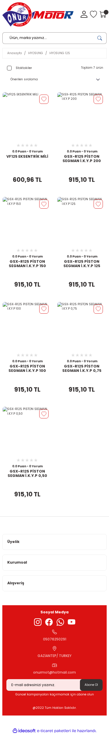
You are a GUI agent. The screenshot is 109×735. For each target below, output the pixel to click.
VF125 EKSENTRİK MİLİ (27, 156)
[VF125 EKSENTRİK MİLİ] (27, 117)
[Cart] (103, 14)
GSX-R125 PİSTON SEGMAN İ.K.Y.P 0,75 (81, 368)
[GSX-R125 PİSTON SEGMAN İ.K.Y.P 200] (82, 117)
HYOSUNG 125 (59, 53)
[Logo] (38, 14)
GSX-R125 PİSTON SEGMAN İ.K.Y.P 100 (27, 368)
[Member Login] (84, 14)
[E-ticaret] (54, 731)
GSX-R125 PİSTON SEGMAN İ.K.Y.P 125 (81, 263)
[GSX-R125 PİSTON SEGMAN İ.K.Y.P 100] (27, 326)
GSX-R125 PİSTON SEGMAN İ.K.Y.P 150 (27, 263)
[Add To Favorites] (44, 99)
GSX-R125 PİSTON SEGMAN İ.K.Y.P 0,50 (27, 473)
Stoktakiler (24, 68)
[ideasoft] (24, 731)
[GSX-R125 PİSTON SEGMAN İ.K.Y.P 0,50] (27, 431)
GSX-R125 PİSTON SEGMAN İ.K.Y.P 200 (81, 158)
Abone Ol (91, 685)
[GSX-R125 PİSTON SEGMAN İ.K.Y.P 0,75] (82, 326)
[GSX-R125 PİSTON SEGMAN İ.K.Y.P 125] (82, 221)
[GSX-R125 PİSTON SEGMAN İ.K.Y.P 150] (27, 221)
